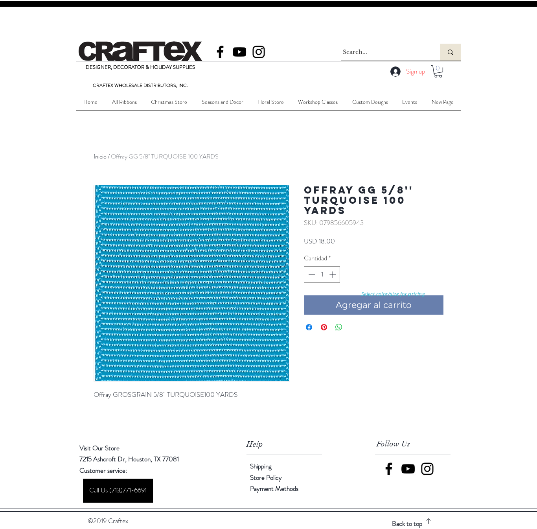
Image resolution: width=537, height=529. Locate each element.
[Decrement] (311, 274)
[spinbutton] (322, 274)
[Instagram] (258, 52)
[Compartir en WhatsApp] (339, 327)
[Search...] (450, 52)
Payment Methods (275, 488)
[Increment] (333, 274)
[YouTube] (239, 52)
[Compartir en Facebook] (309, 327)
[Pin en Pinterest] (324, 327)
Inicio (100, 156)
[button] (438, 71)
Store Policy (266, 477)
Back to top (407, 523)
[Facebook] (220, 52)
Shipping (261, 466)
